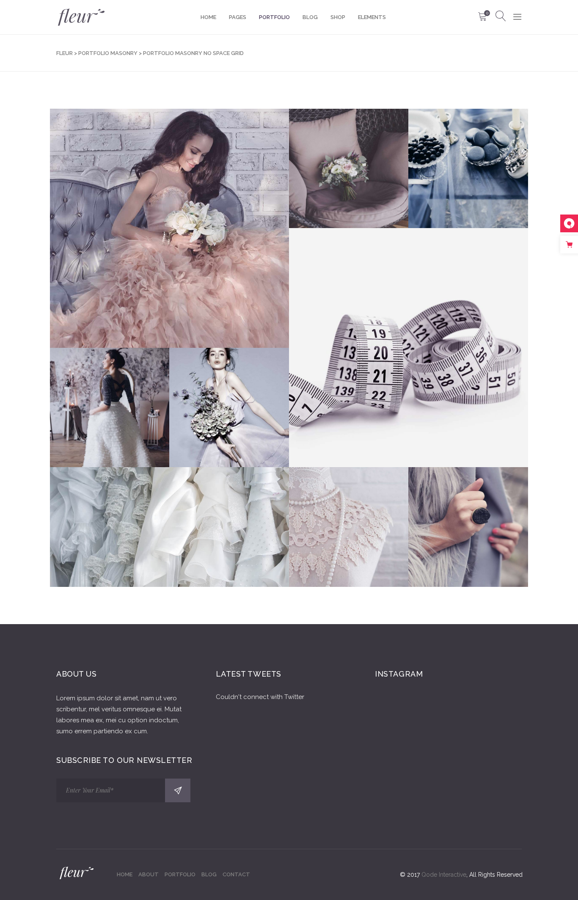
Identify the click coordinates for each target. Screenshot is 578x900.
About (148, 874)
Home (124, 874)
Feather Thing (169, 216)
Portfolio (180, 874)
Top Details (169, 515)
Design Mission (468, 157)
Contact (236, 874)
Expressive (408, 336)
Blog (209, 874)
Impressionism (109, 396)
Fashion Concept (349, 157)
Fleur (64, 53)
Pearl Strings (348, 515)
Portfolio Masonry (108, 53)
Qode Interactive (443, 874)
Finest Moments (468, 515)
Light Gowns (229, 396)
